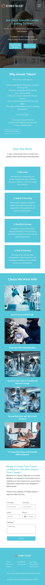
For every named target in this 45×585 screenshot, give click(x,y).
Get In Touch (34, 566)
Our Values (33, 562)
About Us (9, 564)
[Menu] (39, 5)
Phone (24, 512)
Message (10, 522)
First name (10, 502)
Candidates (21, 562)
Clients (8, 566)
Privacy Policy (34, 564)
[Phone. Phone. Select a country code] (26, 516)
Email (9, 512)
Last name (25, 502)
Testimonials (21, 564)
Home (8, 562)
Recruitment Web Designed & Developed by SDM (23, 573)
